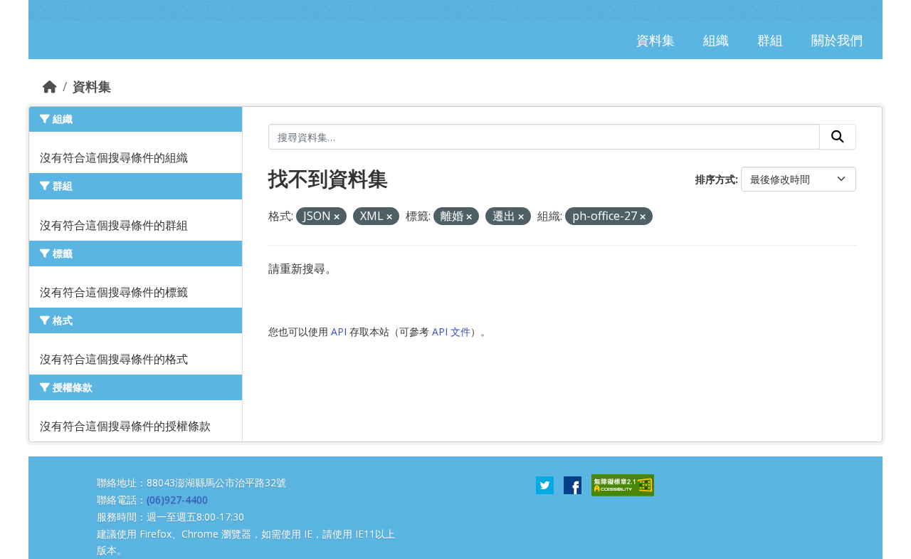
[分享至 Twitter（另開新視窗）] (544, 484)
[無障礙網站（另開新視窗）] (623, 484)
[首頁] (50, 86)
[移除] (336, 216)
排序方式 (715, 179)
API (339, 331)
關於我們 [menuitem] (837, 39)
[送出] (837, 137)
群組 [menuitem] (770, 39)
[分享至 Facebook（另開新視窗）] (572, 484)
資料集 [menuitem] (655, 39)
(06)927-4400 (177, 499)
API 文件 (451, 331)
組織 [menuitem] (716, 39)
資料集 (92, 86)
